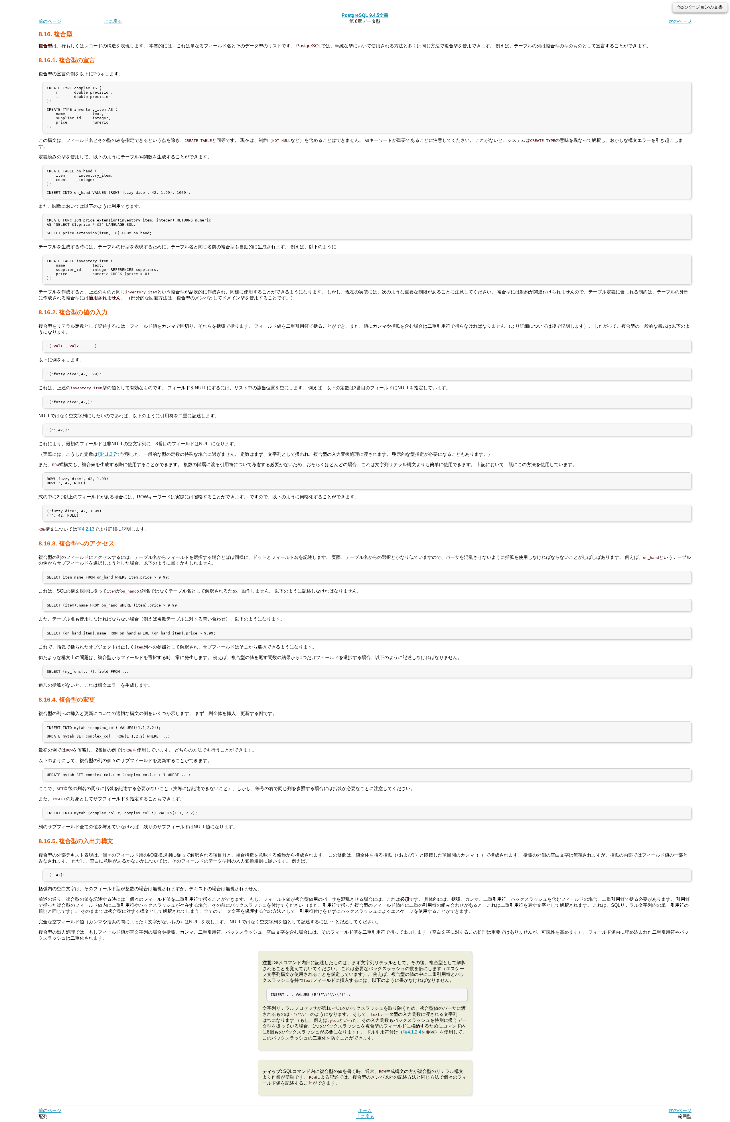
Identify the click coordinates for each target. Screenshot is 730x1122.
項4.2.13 (85, 529)
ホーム (365, 1110)
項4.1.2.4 (412, 1032)
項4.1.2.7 (107, 454)
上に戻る (113, 21)
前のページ (49, 21)
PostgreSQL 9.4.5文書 (365, 15)
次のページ (680, 21)
